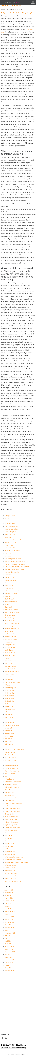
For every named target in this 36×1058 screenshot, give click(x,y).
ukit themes (8, 835)
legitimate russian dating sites (14, 749)
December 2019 (10, 893)
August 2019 (9, 903)
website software (10, 865)
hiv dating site (9, 690)
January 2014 (9, 920)
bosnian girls (9, 585)
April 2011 (8, 965)
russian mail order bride (12, 809)
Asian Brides (9, 545)
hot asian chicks (10, 709)
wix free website (10, 870)
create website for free (12, 628)
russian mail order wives (13, 811)
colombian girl (9, 626)
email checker (9, 650)
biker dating (8, 575)
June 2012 (8, 938)
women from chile (10, 876)
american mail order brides (13, 540)
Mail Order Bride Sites (12, 755)
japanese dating (10, 733)
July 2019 (8, 906)
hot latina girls (9, 714)
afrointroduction (10, 534)
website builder (10, 852)
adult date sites (10, 524)
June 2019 (8, 909)
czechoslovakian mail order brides (16, 634)
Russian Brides (9, 800)
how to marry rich (10, 720)
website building (10, 854)
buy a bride (8, 596)
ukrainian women (10, 841)
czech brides (9, 631)
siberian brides (9, 814)
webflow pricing (10, 849)
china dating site (10, 615)
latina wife (8, 741)
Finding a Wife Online (12, 671)
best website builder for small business (17, 567)
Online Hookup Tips (11, 790)
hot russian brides (10, 717)
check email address (11, 610)
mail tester (8, 763)
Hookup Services (10, 704)
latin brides (8, 739)
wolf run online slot (11, 873)
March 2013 (8, 925)
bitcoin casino (9, 577)
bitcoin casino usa (10, 580)
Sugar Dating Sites (11, 825)
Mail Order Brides (10, 757)
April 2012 (8, 941)
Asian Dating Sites (11, 548)
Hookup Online (9, 701)
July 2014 (8, 914)
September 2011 (10, 960)
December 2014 (10, 911)
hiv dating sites (10, 693)
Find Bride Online (10, 666)
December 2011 (10, 952)
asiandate (8, 556)
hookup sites (9, 706)
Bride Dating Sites (10, 588)
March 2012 (8, 944)
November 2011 (10, 954)
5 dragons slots (10, 516)
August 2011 (9, 963)
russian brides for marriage (13, 803)
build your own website (12, 591)
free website (9, 680)
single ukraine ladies (11, 817)
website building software (13, 860)
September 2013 (10, 922)
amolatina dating (10, 542)
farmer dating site (10, 661)
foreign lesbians (10, 674)
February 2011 (9, 971)
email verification (10, 655)
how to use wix (9, 723)
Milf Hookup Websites (12, 771)
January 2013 (9, 930)
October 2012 (9, 936)
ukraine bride (9, 838)
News (6, 776)
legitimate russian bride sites (14, 747)
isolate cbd (8, 728)
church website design (12, 623)
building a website (11, 594)
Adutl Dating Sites (10, 532)
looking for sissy (10, 752)
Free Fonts (8, 677)
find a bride (8, 663)
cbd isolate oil (9, 599)
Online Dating (9, 779)
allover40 (8, 537)
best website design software (14, 569)
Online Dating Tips (11, 784)
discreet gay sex (10, 647)
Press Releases (9, 795)
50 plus (7, 518)
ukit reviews (8, 833)
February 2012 (9, 946)
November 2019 (10, 895)
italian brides (9, 731)
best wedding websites (12, 572)
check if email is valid (12, 612)
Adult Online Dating (11, 526)
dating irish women (11, 639)
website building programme (14, 857)
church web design (11, 620)
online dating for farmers (13, 782)
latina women (9, 744)
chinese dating (9, 618)
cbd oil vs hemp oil (11, 602)
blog (6, 583)
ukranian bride (9, 843)
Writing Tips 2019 (10, 878)
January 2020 (9, 890)
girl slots (7, 685)
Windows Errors (10, 868)
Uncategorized (9, 846)
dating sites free (10, 645)
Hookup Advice (9, 696)
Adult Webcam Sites (11, 529)
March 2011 (8, 968)
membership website (11, 768)
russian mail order (10, 806)
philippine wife (9, 792)
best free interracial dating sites (15, 564)
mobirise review (10, 774)
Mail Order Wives (10, 760)
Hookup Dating (9, 698)
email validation (10, 653)
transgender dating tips (12, 827)
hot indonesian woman (12, 712)
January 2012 (9, 949)
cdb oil (7, 604)
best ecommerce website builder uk (16, 561)
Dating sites (8, 642)
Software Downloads (11, 822)
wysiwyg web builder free (13, 881)
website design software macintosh (16, 862)
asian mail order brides (12, 551)
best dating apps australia (13, 559)
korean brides (9, 736)
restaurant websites (11, 798)
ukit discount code (11, 830)
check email (8, 607)
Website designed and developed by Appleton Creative (18, 1054)
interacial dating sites (12, 725)
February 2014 (9, 917)
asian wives (8, 553)
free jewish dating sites (12, 682)
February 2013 (9, 928)
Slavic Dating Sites (11, 819)
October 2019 (9, 898)
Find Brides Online (11, 669)
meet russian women (11, 766)
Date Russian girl (10, 637)
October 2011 (9, 957)
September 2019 (10, 901)
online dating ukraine (12, 787)
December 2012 (10, 933)
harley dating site (10, 688)
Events (7, 658)
